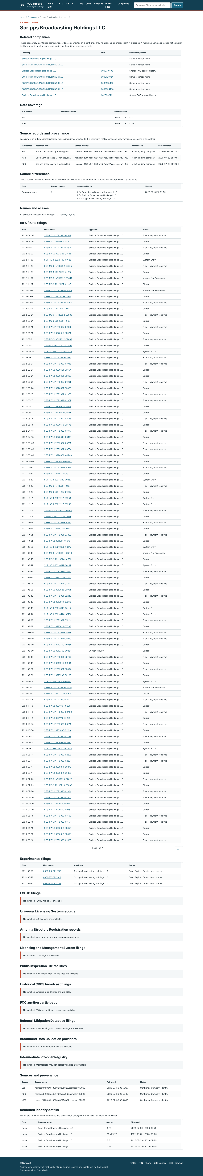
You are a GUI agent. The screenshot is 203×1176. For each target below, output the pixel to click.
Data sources (160, 1163)
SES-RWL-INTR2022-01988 (57, 363)
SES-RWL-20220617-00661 (57, 412)
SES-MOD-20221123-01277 (57, 272)
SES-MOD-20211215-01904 (57, 516)
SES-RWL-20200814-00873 (57, 767)
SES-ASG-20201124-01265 (57, 693)
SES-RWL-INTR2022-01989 (57, 357)
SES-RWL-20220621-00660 (57, 388)
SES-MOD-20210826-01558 (57, 559)
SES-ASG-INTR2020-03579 (58, 687)
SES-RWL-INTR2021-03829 (57, 534)
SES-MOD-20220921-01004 (58, 321)
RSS (171, 1163)
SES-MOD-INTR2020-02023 (58, 779)
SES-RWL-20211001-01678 (57, 541)
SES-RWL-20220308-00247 (58, 461)
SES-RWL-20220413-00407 (58, 437)
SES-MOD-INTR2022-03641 (58, 278)
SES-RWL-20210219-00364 (57, 663)
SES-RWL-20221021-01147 (57, 308)
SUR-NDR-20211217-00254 (57, 498)
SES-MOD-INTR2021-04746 (58, 510)
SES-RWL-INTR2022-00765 (57, 443)
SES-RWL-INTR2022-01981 (57, 382)
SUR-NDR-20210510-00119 (57, 608)
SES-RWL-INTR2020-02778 (57, 736)
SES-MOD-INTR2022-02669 (58, 339)
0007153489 (107, 83)
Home (22, 17)
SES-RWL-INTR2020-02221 (57, 760)
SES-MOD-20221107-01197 (57, 284)
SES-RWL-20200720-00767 (57, 809)
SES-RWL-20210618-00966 (57, 602)
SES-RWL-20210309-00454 (58, 650)
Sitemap (179, 1163)
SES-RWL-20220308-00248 (58, 455)
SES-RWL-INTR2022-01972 (57, 400)
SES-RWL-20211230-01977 (57, 473)
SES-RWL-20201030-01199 (57, 730)
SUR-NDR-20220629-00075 (58, 351)
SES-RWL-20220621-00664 (57, 369)
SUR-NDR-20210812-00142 (57, 565)
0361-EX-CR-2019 (52, 877)
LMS (81, 3)
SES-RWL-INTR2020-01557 (57, 821)
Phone (148, 1163)
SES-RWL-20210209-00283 (57, 675)
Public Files (108, 5)
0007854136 (107, 89)
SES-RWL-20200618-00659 (57, 828)
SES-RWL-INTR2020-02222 (57, 754)
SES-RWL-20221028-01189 (57, 296)
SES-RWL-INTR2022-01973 (57, 394)
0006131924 (107, 77)
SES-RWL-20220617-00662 (57, 406)
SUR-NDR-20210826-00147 (57, 547)
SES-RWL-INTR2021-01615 (57, 620)
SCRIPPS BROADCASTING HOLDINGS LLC (42, 64)
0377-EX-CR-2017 (52, 883)
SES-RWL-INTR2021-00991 (57, 632)
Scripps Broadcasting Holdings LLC (39, 58)
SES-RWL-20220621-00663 (57, 376)
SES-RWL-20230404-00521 (58, 241)
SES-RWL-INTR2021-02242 (57, 595)
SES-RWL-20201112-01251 (57, 718)
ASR (74, 3)
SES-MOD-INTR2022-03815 (58, 266)
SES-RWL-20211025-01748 (57, 528)
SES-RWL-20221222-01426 (57, 253)
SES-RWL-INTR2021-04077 (57, 522)
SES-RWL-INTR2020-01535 (57, 840)
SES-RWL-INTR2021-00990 (57, 638)
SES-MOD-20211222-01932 (57, 492)
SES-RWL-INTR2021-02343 (58, 583)
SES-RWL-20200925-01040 (57, 742)
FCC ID (133, 1163)
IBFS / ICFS (50, 5)
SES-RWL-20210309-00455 (57, 644)
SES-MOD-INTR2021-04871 (58, 486)
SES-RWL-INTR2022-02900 (57, 327)
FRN (141, 1163)
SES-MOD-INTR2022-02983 (58, 315)
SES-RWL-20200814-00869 (57, 773)
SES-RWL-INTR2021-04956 (57, 467)
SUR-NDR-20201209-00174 (57, 681)
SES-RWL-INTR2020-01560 (57, 815)
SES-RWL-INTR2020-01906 (57, 797)
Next (179, 849)
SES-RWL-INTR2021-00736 (57, 657)
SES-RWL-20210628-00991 (57, 589)
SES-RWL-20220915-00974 (57, 333)
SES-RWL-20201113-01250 (57, 706)
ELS (61, 3)
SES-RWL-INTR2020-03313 (58, 724)
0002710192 (107, 70)
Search (177, 5)
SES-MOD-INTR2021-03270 (58, 553)
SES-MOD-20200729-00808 (58, 785)
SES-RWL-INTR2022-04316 (57, 247)
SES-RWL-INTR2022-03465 (58, 302)
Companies (123, 3)
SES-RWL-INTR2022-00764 (58, 449)
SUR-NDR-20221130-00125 (57, 259)
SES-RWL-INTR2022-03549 (58, 290)
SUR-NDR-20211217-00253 (57, 504)
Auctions (98, 3)
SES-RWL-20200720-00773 (58, 803)
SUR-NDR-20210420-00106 (57, 614)
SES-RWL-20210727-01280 (57, 577)
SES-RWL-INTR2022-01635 (57, 418)
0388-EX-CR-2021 (52, 871)
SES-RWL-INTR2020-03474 (58, 699)
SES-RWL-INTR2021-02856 (57, 571)
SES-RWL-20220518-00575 (57, 424)
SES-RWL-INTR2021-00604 (57, 669)
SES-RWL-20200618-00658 (57, 834)
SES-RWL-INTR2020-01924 (57, 791)
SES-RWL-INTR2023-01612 (57, 235)
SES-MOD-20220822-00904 (58, 345)
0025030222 (107, 95)
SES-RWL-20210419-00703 (57, 626)
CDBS (88, 3)
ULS (67, 3)
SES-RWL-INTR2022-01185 (57, 431)
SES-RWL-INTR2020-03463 (58, 712)
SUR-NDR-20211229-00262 (57, 479)
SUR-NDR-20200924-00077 (58, 748)
